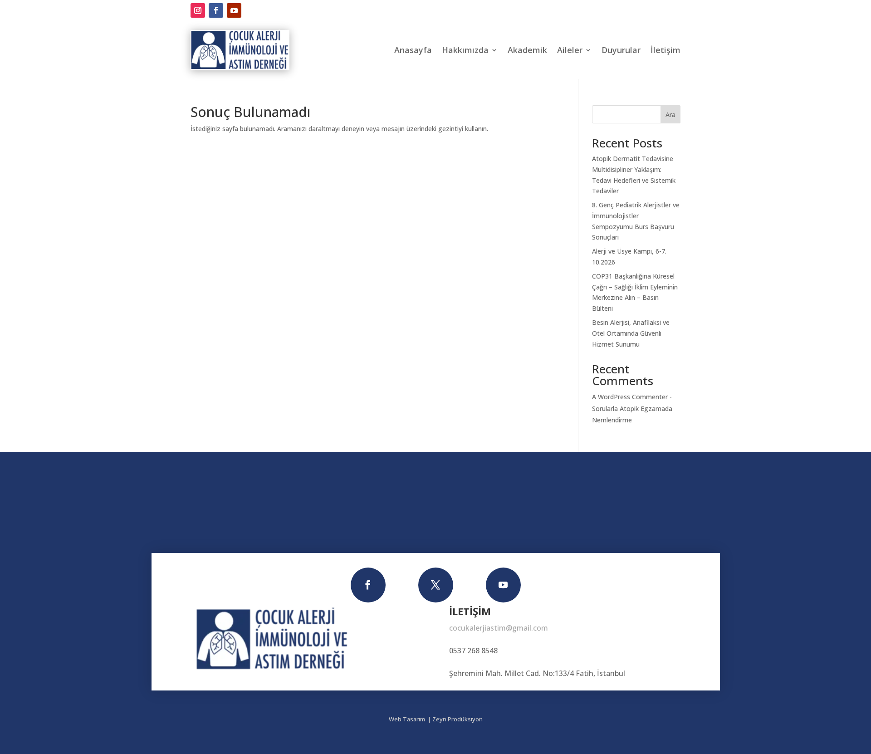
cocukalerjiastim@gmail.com (498, 628)
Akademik (527, 49)
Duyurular (621, 49)
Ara (670, 114)
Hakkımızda (465, 49)
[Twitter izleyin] (435, 585)
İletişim (665, 49)
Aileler (569, 49)
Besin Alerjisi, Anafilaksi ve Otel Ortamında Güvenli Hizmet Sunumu (631, 333)
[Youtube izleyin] (234, 10)
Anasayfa (413, 49)
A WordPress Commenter (630, 396)
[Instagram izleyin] (198, 10)
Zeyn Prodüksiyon (457, 719)
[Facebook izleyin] (216, 10)
